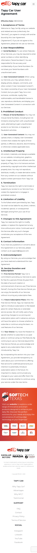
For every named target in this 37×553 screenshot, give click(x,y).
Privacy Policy (18, 516)
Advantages (19, 490)
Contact (18, 513)
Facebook (18, 542)
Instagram (18, 531)
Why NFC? (18, 494)
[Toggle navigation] (33, 4)
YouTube (18, 539)
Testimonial (19, 498)
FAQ (18, 509)
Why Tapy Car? (18, 487)
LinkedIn (18, 535)
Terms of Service (18, 520)
